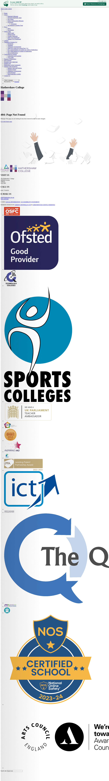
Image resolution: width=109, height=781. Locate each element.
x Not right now (102, 1)
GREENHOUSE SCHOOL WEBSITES (44, 205)
